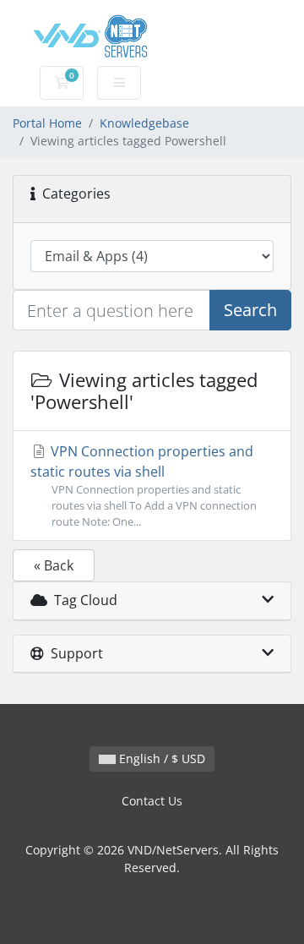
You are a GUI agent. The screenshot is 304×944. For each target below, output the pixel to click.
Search (250, 309)
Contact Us (152, 801)
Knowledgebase (144, 123)
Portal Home (47, 123)
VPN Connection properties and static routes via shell (143, 485)
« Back (53, 565)
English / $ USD (160, 758)
